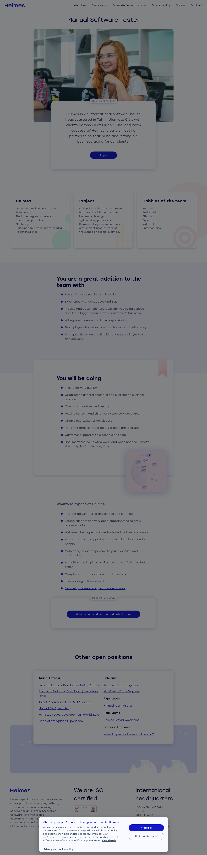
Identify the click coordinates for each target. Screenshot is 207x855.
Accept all (146, 827)
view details (109, 840)
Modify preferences (146, 836)
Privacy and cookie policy (58, 849)
